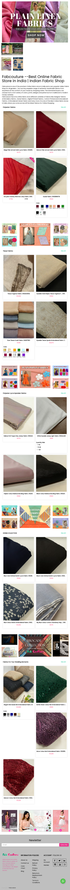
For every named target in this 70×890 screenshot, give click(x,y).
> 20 (39, 450)
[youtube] (60, 864)
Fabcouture (12, 888)
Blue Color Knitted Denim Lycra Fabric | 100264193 (19, 576)
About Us (24, 860)
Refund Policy (34, 864)
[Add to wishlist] (19, 146)
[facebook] (55, 860)
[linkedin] (64, 860)
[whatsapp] (65, 864)
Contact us (25, 863)
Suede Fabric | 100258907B (51, 196)
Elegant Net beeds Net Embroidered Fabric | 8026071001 (21, 705)
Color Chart (23, 867)
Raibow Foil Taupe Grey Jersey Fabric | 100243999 (19, 436)
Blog (22, 871)
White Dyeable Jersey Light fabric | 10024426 (51, 436)
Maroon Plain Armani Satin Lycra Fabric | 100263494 (53, 150)
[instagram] (55, 864)
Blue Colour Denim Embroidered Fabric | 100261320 (20, 622)
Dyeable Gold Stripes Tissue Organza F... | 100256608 (53, 294)
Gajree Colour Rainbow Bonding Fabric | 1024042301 (20, 494)
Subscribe (64, 845)
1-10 (39, 445)
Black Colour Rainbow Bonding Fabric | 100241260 (52, 494)
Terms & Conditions (36, 881)
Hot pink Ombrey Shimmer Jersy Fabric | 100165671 (20, 196)
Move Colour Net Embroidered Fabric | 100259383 (52, 751)
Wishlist (46, 865)
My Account (47, 861)
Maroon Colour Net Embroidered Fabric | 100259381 (20, 798)
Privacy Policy (35, 869)
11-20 (39, 447)
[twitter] (60, 860)
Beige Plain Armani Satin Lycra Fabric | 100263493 (19, 150)
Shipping (35, 860)
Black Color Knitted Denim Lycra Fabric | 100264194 (53, 576)
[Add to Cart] (14, 146)
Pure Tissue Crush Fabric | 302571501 (18, 340)
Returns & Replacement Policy (37, 875)
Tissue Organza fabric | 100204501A (19, 294)
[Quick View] (23, 146)
